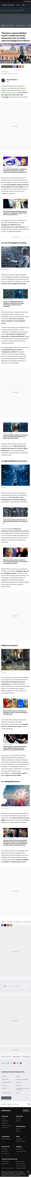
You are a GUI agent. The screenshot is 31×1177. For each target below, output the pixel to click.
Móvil (23, 5)
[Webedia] (27, 1)
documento (14, 220)
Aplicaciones (5, 1079)
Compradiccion (5, 1153)
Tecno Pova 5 (26, 1056)
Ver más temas (6, 1098)
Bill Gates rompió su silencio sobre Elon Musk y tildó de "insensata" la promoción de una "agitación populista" (15, 561)
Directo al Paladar (6, 1139)
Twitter (17, 66)
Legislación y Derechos (22, 1079)
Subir (25, 1110)
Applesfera (4, 1123)
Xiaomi (17, 1093)
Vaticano (19, 922)
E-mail (23, 66)
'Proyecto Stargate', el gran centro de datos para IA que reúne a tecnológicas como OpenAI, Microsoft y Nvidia (15, 436)
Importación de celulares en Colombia (22, 1089)
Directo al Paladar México (8, 1168)
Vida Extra (18, 1121)
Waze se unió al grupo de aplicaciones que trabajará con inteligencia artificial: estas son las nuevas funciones (15, 213)
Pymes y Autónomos (21, 1151)
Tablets (18, 1076)
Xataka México (5, 1161)
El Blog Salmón (19, 1149)
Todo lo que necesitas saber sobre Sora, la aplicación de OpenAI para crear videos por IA (15, 521)
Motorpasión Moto (20, 1141)
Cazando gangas (6, 1082)
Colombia (18, 1085)
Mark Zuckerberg (20, 25)
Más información (25, 1175)
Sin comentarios (7, 66)
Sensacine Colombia (21, 1166)
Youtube (14, 1063)
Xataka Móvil (5, 1121)
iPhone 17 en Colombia (8, 25)
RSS (17, 1063)
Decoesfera (5, 1151)
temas (11, 677)
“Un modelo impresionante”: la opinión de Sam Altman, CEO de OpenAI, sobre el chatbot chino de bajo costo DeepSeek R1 (15, 170)
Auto (18, 5)
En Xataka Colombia (7, 167)
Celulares (4, 1076)
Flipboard (20, 66)
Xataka (3, 1118)
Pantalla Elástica (6, 1093)
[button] (12, 79)
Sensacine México (20, 1163)
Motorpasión (19, 1139)
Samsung (4, 1085)
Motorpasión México (21, 1168)
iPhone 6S (4, 1088)
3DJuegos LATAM (20, 1161)
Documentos (27, 922)
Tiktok (21, 1063)
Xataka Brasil (5, 1163)
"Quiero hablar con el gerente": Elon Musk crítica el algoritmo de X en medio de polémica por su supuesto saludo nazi (14, 748)
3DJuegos (18, 1118)
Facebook (14, 66)
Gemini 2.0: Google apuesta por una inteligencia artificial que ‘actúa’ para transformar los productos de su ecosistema (13, 304)
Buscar (28, 1104)
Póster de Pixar (17, 1056)
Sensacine (18, 1129)
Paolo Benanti (15, 569)
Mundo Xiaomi (5, 1127)
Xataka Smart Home (7, 1125)
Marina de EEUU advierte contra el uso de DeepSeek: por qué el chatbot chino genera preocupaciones (15, 712)
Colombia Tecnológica (8, 5)
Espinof (18, 1131)
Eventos (18, 1082)
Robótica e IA (10, 922)
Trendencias (5, 1149)
